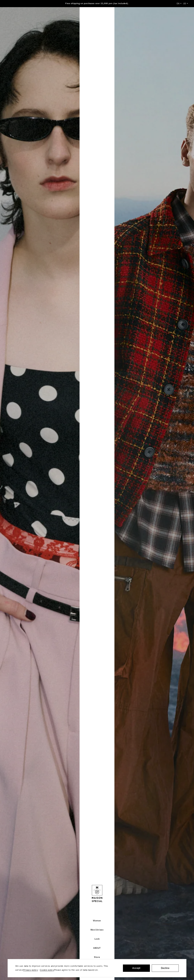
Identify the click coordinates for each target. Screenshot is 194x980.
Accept (136, 968)
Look (97, 939)
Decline (165, 968)
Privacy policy (30, 970)
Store (97, 957)
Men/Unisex (97, 929)
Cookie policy (47, 970)
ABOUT (97, 948)
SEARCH (156, 16)
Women (97, 920)
